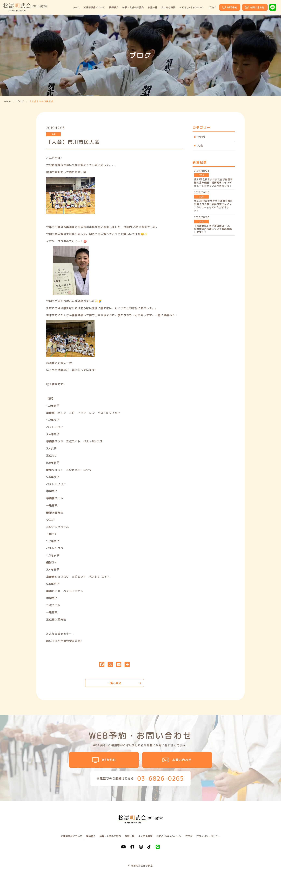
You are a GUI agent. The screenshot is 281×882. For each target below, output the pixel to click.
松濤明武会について (94, 7)
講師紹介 (114, 7)
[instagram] (141, 846)
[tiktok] (149, 846)
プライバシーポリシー (208, 836)
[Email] (118, 665)
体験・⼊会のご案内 (133, 7)
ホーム (76, 7)
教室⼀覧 (152, 7)
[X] (110, 665)
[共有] (127, 665)
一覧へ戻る (114, 683)
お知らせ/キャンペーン (191, 7)
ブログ (211, 7)
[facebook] (132, 846)
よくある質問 (168, 7)
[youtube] (123, 846)
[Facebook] (101, 665)
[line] (157, 846)
